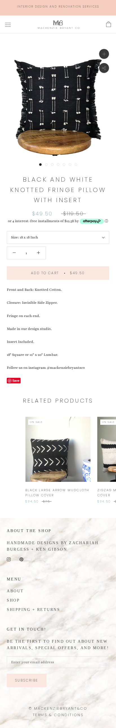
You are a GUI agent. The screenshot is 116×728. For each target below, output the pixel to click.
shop (13, 600)
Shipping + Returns (33, 610)
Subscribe (26, 680)
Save (15, 380)
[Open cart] (108, 24)
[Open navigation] (8, 25)
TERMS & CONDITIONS (58, 715)
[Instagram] (9, 559)
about (15, 591)
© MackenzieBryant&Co (58, 708)
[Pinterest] (21, 559)
